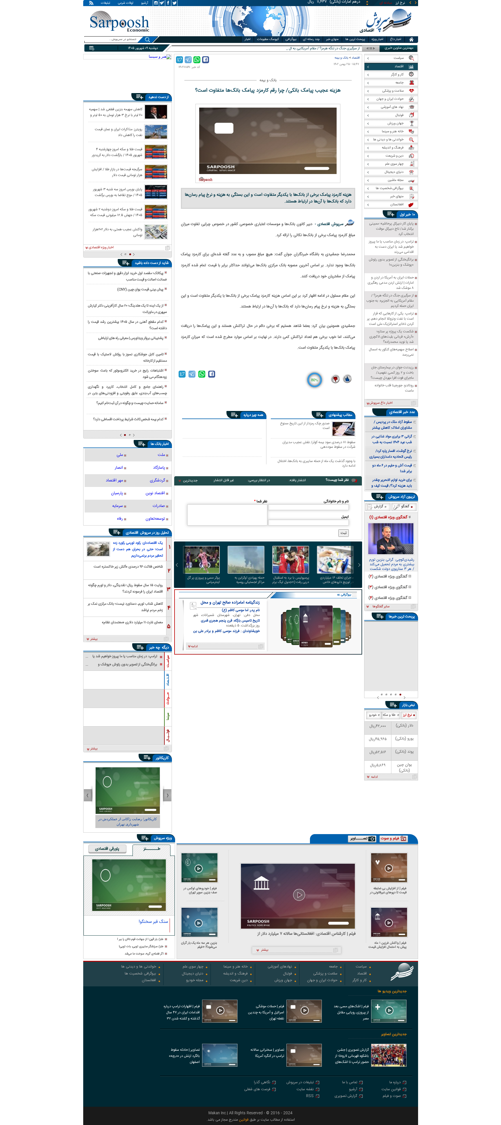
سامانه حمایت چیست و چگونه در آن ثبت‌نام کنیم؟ (130, 403)
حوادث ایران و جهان (322, 981)
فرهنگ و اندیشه (235, 974)
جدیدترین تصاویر (393, 1034)
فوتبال (287, 974)
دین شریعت (239, 981)
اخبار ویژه (377, 39)
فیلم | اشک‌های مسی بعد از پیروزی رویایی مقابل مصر (351, 1012)
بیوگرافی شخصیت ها (140, 974)
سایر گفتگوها (381, 606)
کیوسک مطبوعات (268, 39)
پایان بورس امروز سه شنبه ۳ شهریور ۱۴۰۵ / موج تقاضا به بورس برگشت (117, 192)
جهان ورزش (283, 981)
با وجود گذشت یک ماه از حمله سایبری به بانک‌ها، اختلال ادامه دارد (316, 463)
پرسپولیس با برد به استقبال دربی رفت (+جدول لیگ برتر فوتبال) (290, 580)
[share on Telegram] (188, 59)
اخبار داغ (395, 39)
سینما (168, 716)
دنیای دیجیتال (192, 974)
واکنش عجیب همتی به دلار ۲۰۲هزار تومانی (117, 232)
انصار (119, 467)
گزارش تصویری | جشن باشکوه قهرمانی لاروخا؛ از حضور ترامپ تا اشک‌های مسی (352, 1056)
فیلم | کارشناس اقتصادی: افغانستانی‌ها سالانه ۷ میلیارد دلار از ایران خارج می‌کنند (306, 934)
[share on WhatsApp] (196, 59)
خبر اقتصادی (398, 412)
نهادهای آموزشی (280, 967)
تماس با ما (349, 1083)
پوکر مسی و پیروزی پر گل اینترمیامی (203, 580)
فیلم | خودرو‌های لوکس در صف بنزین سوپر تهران (200, 890)
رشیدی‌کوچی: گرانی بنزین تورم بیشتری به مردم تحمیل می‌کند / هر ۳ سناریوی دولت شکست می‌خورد (391, 565)
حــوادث (168, 698)
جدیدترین (190, 480)
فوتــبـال (168, 735)
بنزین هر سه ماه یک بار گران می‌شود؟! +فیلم (199, 945)
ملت (161, 455)
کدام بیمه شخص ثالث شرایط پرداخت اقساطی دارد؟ (128, 419)
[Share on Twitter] (179, 59)
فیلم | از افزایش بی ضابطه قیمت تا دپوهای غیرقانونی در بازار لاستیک (388, 890)
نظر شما (260, 501)
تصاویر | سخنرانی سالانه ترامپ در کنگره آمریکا (267, 1053)
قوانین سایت (391, 1090)
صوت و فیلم (392, 1096)
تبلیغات (105, 3)
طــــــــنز (152, 849)
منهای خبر (332, 39)
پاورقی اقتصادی (107, 849)
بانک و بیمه (341, 57)
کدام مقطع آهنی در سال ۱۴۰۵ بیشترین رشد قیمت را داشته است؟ (127, 325)
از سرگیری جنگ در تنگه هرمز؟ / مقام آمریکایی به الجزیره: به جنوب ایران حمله (307, 48)
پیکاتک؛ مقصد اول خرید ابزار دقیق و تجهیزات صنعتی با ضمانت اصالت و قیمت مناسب (127, 276)
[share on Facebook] (205, 59)
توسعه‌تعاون (155, 518)
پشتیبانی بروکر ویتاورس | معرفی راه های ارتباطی (131, 338)
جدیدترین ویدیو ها (392, 991)
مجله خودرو (194, 981)
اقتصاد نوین (155, 493)
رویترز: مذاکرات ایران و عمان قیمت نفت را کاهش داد (118, 131)
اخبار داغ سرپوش (381, 403)
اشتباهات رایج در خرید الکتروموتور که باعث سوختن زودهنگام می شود (127, 374)
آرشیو (144, 3)
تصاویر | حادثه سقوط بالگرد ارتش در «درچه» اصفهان (184, 1056)
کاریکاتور (162, 758)
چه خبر (154, 647)
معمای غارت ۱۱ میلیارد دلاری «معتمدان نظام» (132, 622)
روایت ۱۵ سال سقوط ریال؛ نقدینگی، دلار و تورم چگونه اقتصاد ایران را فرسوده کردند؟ (125, 588)
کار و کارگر (360, 981)
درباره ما (395, 1083)
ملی (120, 455)
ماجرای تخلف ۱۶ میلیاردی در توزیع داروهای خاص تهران (337, 580)
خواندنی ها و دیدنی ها (138, 967)
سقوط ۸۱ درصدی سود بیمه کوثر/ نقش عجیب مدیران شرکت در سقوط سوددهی (318, 444)
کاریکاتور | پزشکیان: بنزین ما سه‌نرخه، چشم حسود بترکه (127, 821)
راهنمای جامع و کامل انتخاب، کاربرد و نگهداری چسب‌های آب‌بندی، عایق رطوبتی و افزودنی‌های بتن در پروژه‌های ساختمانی (127, 390)
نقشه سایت (305, 1090)
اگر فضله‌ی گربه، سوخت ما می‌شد (144, 954)
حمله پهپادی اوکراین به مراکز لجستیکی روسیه (249, 580)
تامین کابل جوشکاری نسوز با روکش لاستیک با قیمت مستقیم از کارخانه (127, 358)
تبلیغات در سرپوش (300, 1083)
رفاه (120, 518)
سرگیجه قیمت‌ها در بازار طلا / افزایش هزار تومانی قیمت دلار (117, 171)
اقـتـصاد (168, 680)
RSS (310, 1096)
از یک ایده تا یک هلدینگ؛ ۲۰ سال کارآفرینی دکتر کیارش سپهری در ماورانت (127, 309)
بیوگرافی (291, 39)
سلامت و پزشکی (325, 974)
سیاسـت (168, 661)
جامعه (333, 967)
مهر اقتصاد (114, 480)
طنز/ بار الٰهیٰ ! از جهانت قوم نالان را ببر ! (140, 939)
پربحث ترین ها (355, 39)
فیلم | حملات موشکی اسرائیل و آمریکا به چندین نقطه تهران (266, 1012)
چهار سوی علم (193, 967)
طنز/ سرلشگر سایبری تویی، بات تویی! (141, 947)
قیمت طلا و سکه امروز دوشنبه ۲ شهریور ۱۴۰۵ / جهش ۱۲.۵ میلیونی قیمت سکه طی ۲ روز (115, 212)
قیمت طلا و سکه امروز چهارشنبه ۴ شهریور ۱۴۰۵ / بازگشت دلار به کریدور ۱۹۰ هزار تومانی (117, 151)
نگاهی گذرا (262, 1083)
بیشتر (94, 639)
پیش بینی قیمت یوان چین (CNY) (140, 289)
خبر (408, 214)
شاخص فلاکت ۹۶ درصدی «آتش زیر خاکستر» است (128, 567)
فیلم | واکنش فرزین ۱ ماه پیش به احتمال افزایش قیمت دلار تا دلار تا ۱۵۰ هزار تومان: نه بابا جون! (387, 945)
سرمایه (117, 506)
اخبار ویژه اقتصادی (101, 247)
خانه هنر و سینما (236, 967)
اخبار (248, 39)
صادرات (159, 506)
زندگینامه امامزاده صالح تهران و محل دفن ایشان (230, 602)
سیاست (361, 967)
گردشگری (157, 480)
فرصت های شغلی (257, 1090)
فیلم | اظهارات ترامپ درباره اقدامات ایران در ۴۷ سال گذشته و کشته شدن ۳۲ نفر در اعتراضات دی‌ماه (182, 1013)
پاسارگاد (159, 467)
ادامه (374, 777)
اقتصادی (132, 533)
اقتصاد (356, 57)
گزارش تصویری (346, 1096)
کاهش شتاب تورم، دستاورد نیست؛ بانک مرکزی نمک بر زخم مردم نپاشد (125, 606)
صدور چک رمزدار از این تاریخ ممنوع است (305, 426)
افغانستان (149, 981)
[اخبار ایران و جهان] (385, 35)
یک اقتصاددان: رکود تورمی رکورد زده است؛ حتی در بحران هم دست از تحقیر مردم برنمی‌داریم (138, 549)
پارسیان (117, 493)
